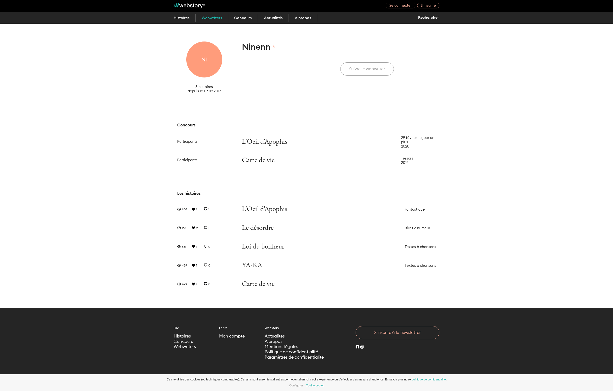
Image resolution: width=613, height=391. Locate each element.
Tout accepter (315, 385)
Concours (243, 17)
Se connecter (400, 5)
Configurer (296, 385)
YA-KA (252, 265)
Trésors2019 (407, 160)
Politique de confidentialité (291, 352)
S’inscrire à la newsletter (397, 332)
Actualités (273, 17)
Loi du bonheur (263, 247)
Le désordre (258, 228)
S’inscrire (428, 5)
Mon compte (232, 336)
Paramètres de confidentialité (294, 357)
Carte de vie (258, 160)
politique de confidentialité (429, 379)
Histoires (181, 17)
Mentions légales (281, 346)
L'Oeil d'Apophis (264, 142)
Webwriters (212, 17)
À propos (303, 17)
